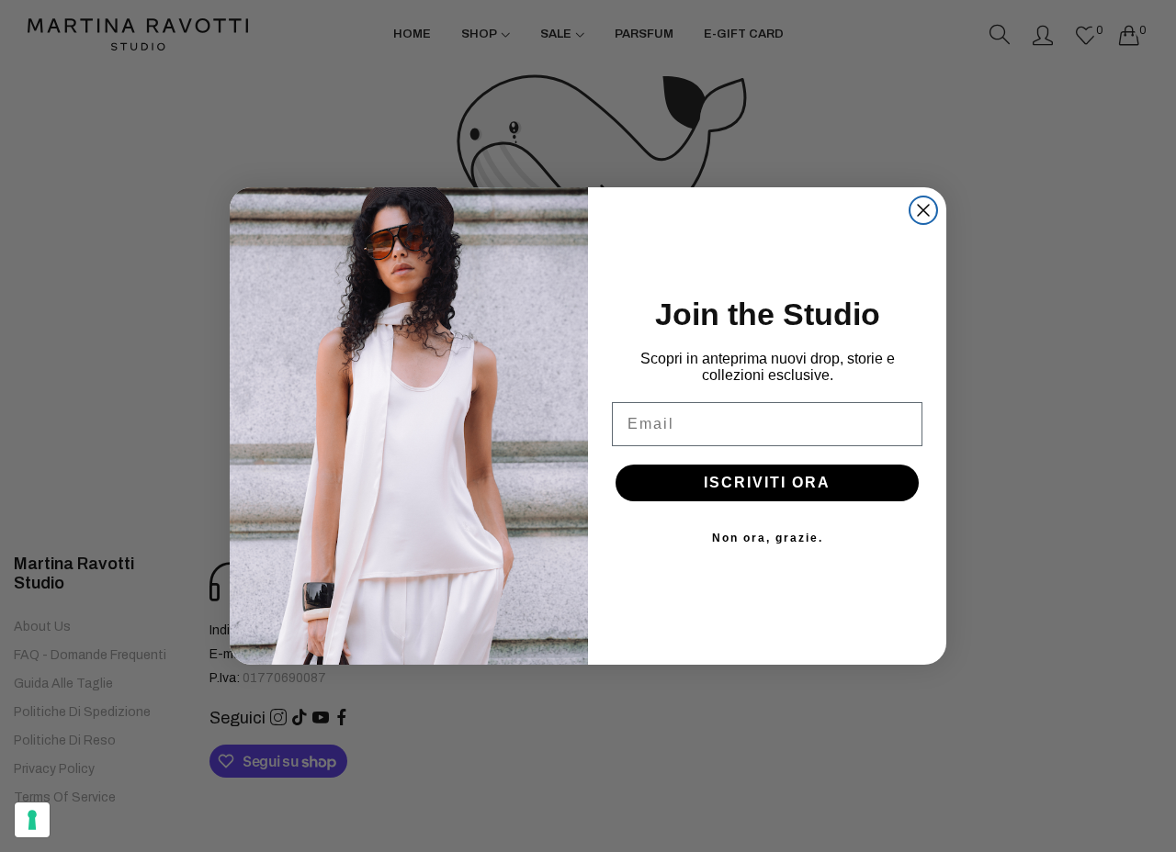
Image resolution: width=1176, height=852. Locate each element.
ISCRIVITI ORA (767, 482)
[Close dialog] (923, 210)
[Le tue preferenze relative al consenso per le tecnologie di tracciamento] (32, 819)
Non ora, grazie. (767, 538)
